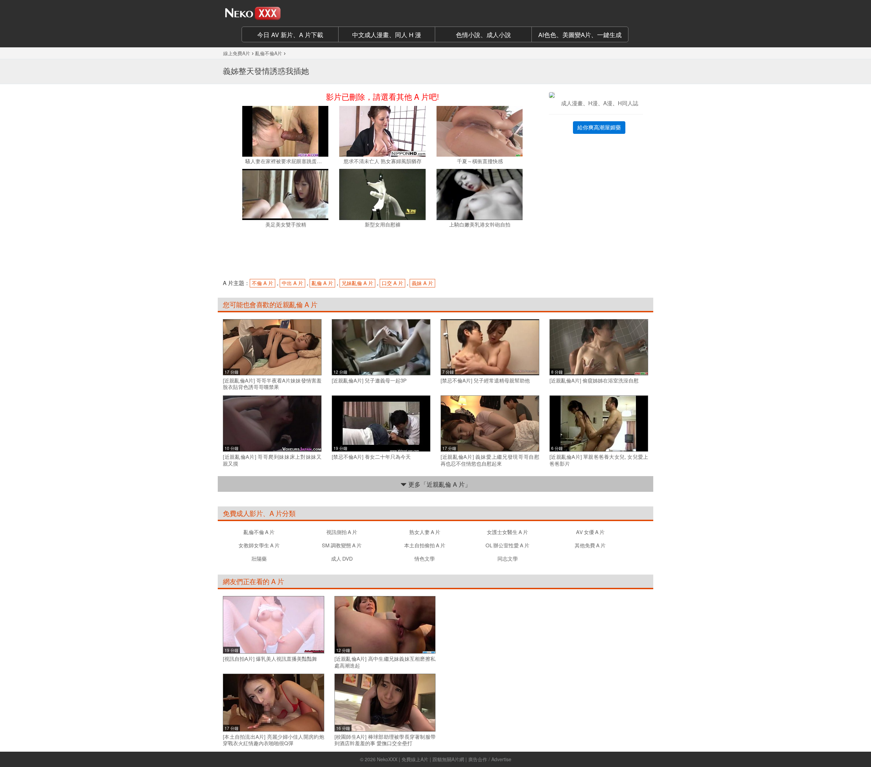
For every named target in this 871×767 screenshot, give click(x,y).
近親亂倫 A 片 (296, 304)
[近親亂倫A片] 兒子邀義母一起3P (369, 380)
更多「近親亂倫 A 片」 (439, 484)
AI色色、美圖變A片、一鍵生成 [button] (580, 34)
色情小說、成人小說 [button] (483, 34)
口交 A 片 (392, 282)
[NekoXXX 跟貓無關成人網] (272, 13)
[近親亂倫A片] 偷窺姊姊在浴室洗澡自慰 (594, 380)
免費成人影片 (243, 513)
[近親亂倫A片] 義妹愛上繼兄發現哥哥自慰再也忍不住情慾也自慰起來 (490, 460)
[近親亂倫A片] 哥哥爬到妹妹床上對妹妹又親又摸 (272, 460)
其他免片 (590, 545)
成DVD (342, 558)
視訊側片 (341, 531)
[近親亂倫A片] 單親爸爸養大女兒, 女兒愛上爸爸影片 (598, 460)
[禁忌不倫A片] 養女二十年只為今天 (371, 456)
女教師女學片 (259, 545)
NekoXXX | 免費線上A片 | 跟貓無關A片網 (420, 759)
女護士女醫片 (507, 531)
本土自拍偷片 (424, 545)
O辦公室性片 (507, 545)
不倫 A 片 (262, 282)
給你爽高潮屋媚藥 (599, 127)
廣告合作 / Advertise (489, 759)
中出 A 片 (292, 282)
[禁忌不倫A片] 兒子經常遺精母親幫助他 (485, 380)
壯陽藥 (259, 558)
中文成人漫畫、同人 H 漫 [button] (386, 34)
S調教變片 (342, 545)
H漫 (593, 103)
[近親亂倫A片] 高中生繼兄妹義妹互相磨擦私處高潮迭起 (385, 662)
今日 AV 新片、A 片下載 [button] (290, 34)
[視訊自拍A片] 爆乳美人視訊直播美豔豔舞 (270, 658)
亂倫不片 (259, 531)
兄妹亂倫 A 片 (357, 282)
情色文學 (424, 558)
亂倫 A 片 (322, 282)
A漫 (607, 103)
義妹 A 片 (422, 282)
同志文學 (507, 558)
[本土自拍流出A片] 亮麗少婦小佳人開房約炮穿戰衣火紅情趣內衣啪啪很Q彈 (273, 740)
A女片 (590, 531)
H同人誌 (628, 103)
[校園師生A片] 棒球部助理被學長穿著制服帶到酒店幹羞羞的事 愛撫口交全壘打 (385, 740)
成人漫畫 (572, 103)
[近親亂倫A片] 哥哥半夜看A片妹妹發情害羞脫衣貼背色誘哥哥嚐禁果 (272, 383)
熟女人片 (424, 531)
